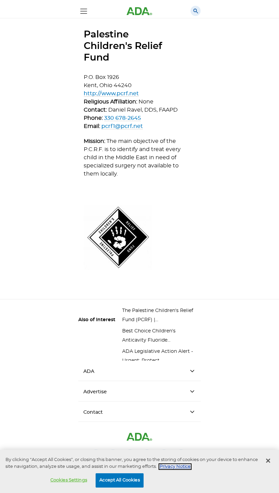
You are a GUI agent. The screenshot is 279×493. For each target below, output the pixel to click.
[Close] (268, 460)
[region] (139, 471)
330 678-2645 (122, 118)
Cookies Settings (68, 480)
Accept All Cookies (119, 480)
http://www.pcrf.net (111, 93)
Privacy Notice (175, 466)
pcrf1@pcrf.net (122, 126)
